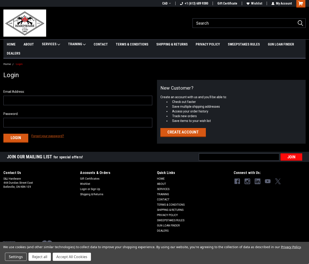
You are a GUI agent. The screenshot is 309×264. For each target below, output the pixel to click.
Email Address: (14, 91)
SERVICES (49, 44)
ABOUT (29, 44)
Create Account (183, 132)
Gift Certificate (227, 3)
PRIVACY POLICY (208, 44)
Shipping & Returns (91, 194)
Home (7, 64)
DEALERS (13, 53)
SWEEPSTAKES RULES (244, 44)
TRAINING (75, 44)
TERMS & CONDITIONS (132, 44)
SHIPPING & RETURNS (172, 44)
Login (19, 64)
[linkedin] (257, 181)
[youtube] (268, 181)
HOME (11, 44)
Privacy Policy (291, 247)
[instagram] (247, 181)
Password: (10, 114)
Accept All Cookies (71, 256)
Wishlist (256, 3)
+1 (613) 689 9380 (196, 3)
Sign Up (95, 189)
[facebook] (237, 181)
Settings (16, 256)
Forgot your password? (47, 136)
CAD (165, 3)
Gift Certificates (90, 178)
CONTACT (101, 44)
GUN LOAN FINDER (281, 44)
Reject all (39, 256)
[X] (278, 181)
